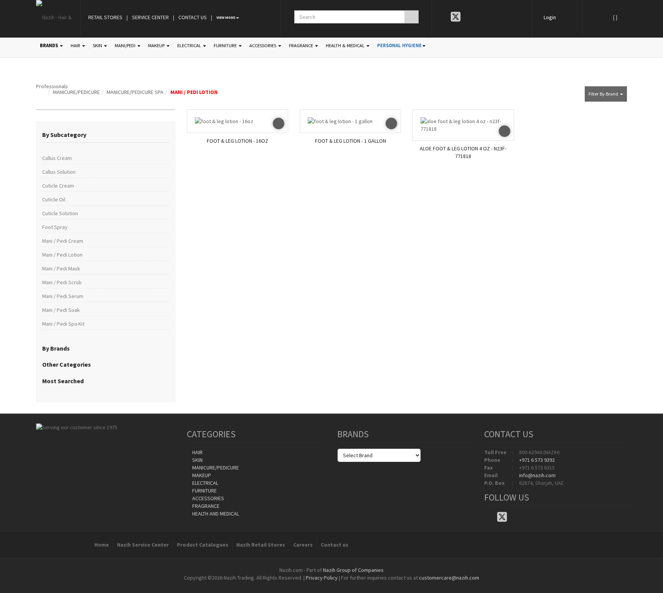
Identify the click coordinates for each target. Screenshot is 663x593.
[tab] (105, 135)
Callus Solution (59, 171)
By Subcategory (64, 134)
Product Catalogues (202, 544)
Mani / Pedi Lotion (194, 92)
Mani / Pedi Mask (61, 268)
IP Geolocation (316, 585)
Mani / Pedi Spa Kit (63, 323)
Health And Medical (215, 513)
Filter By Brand (604, 94)
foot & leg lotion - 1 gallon (350, 140)
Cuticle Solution (60, 213)
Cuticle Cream (58, 185)
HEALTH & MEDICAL (346, 45)
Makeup (201, 475)
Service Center (150, 17)
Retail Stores (105, 17)
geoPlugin (352, 585)
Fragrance (205, 505)
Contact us (334, 544)
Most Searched (63, 381)
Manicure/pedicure (76, 92)
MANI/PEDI (126, 45)
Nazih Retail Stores (260, 544)
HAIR (76, 45)
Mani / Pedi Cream (62, 240)
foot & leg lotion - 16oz (237, 140)
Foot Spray (55, 227)
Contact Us (192, 17)
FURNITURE (226, 45)
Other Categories (66, 364)
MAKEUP (157, 45)
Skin (197, 459)
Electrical (204, 482)
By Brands (56, 348)
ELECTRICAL (189, 45)
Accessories (207, 498)
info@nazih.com (537, 475)
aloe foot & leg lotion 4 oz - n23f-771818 (463, 152)
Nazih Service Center (143, 544)
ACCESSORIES (263, 45)
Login (550, 17)
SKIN (98, 45)
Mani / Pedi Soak (61, 309)
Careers (303, 544)
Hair (197, 452)
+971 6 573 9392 (537, 459)
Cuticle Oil (53, 199)
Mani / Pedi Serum (62, 296)
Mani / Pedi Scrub (62, 282)
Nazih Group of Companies (353, 570)
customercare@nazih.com (449, 577)
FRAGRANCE (301, 45)
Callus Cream (57, 158)
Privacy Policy (322, 577)
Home (101, 544)
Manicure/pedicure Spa (135, 92)
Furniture (204, 490)
